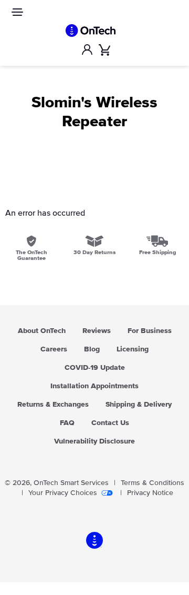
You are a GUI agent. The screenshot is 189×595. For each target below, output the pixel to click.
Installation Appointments (94, 386)
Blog (92, 349)
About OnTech (42, 331)
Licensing (133, 349)
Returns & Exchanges (53, 404)
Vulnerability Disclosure (94, 441)
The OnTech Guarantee (31, 255)
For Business (150, 331)
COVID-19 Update (95, 367)
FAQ (67, 423)
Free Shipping (157, 252)
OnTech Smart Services (71, 483)
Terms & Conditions (152, 483)
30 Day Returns (95, 252)
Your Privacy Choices (62, 493)
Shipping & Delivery (139, 404)
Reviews (96, 331)
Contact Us (110, 423)
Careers (53, 349)
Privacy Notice (150, 493)
